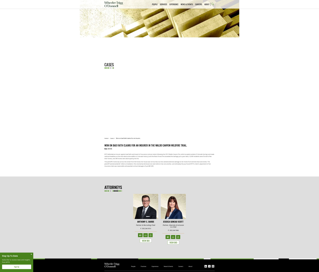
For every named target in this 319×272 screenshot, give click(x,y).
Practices (143, 266)
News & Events (168, 266)
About (207, 4)
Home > (106, 138)
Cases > (112, 138)
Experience (155, 266)
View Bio (146, 240)
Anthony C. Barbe (145, 221)
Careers (180, 266)
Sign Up (16, 267)
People (133, 266)
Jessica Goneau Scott (173, 221)
